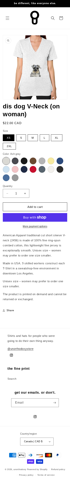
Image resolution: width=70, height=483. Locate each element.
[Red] (33, 169)
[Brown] (33, 161)
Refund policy (58, 469)
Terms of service (46, 475)
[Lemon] (51, 161)
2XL (9, 146)
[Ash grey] (6, 161)
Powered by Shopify (37, 469)
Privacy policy (26, 475)
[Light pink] (15, 169)
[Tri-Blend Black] (60, 169)
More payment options (35, 226)
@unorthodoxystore (20, 348)
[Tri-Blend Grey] (15, 177)
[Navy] (24, 169)
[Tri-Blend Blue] (6, 177)
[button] (7, 18)
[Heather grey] (42, 161)
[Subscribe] (54, 402)
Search (12, 378)
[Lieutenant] (60, 161)
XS (8, 137)
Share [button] (10, 310)
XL (56, 137)
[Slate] (42, 169)
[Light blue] (6, 169)
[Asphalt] (15, 161)
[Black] (24, 161)
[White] (51, 169)
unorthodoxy (19, 469)
